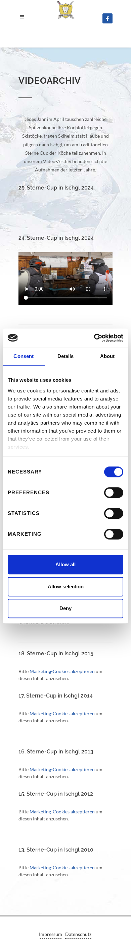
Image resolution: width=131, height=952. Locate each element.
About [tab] (107, 356)
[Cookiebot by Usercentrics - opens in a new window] (94, 338)
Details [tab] (65, 356)
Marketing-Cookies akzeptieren (62, 671)
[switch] (113, 492)
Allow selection (66, 586)
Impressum (50, 934)
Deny (65, 608)
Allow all (65, 564)
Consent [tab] (23, 356)
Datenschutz (78, 934)
